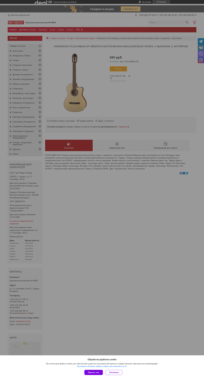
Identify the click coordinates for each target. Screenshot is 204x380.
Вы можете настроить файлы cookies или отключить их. (101, 366)
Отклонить (114, 372)
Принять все (93, 372)
